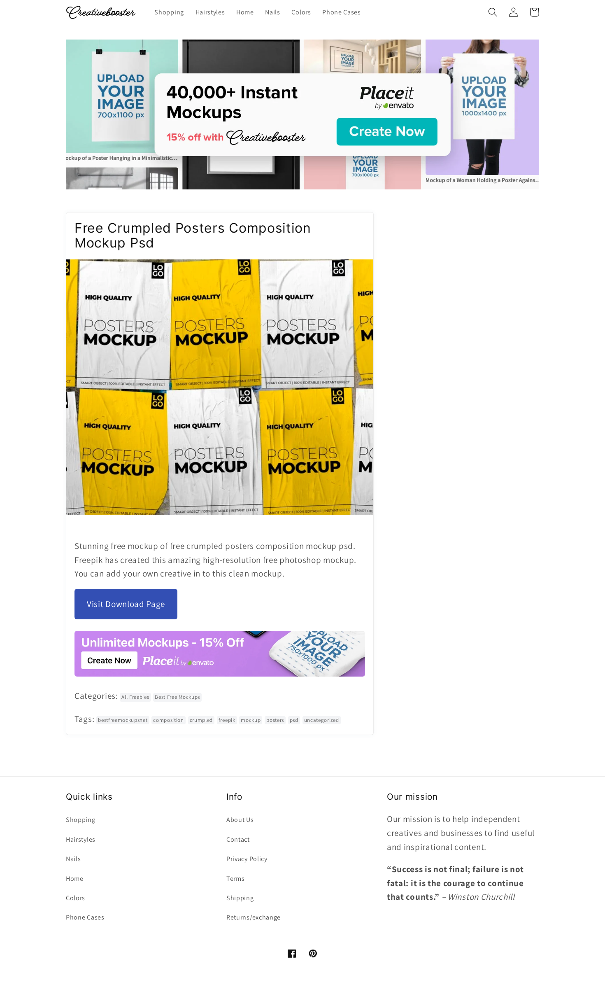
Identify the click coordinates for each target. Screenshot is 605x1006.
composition (168, 720)
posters (275, 720)
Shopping (80, 819)
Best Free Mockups (177, 696)
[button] (492, 12)
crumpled (201, 720)
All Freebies (135, 696)
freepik (227, 720)
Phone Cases (85, 917)
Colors (75, 898)
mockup (251, 720)
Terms (235, 878)
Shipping (240, 898)
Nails (73, 858)
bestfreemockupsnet (122, 720)
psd (294, 720)
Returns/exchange (253, 917)
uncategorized (321, 720)
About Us (240, 819)
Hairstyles (80, 839)
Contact (238, 839)
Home (75, 878)
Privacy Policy (247, 858)
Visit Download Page (126, 603)
